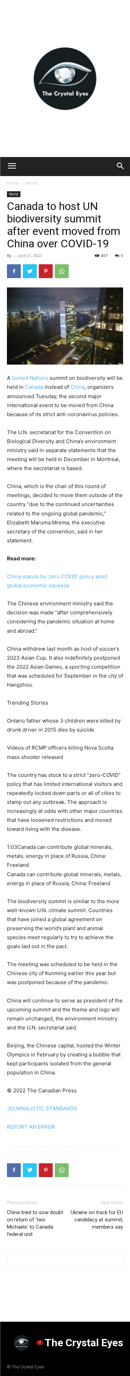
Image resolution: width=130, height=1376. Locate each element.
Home (13, 183)
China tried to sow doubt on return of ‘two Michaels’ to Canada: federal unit (35, 1223)
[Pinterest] (46, 271)
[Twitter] (30, 271)
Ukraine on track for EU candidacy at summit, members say (97, 1219)
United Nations (30, 378)
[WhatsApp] (62, 271)
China (77, 387)
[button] (120, 166)
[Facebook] (14, 271)
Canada (34, 387)
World (32, 183)
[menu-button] (11, 166)
